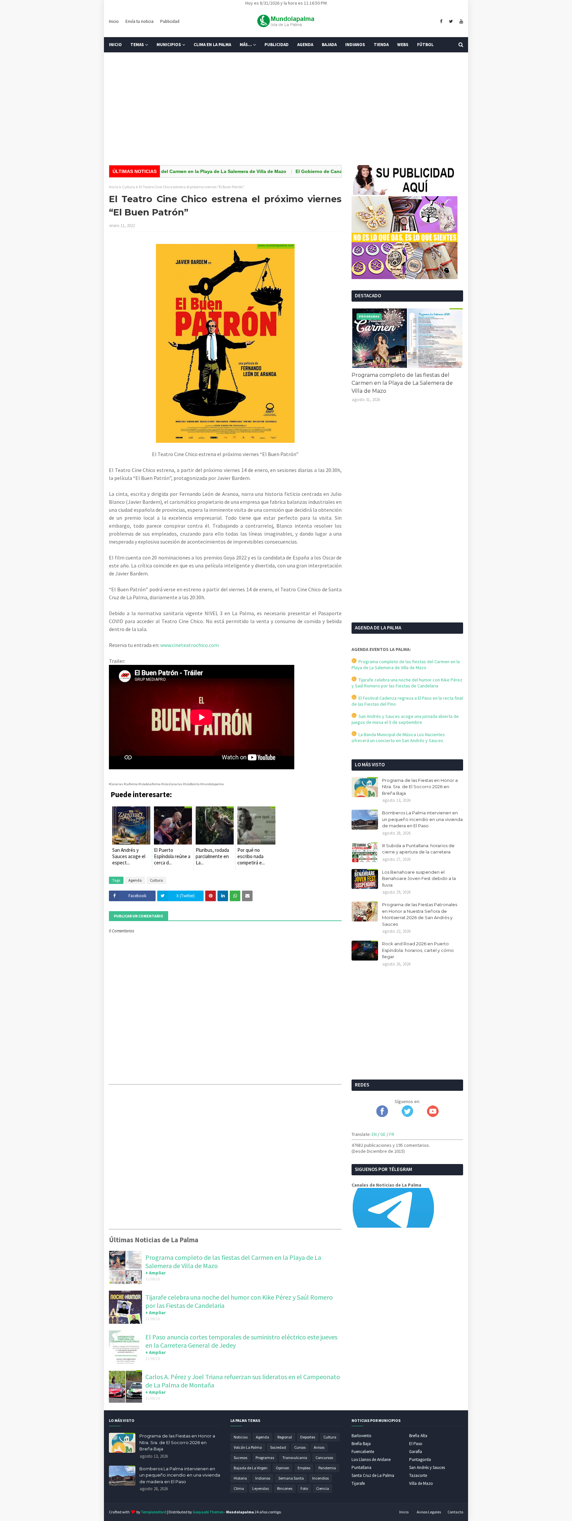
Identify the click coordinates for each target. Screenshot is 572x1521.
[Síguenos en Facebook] (382, 1115)
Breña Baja (361, 1443)
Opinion (282, 1467)
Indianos (262, 1478)
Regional (284, 1436)
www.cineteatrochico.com (189, 645)
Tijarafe (358, 1483)
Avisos (319, 1447)
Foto (304, 1488)
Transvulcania (294, 1457)
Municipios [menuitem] (169, 44)
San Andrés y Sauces (427, 1467)
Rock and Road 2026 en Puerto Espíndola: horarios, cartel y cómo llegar (418, 950)
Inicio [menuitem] (115, 44)
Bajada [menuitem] (329, 44)
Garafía (415, 1451)
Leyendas (260, 1488)
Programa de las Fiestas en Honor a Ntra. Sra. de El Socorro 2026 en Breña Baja (420, 787)
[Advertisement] (286, 108)
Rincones (284, 1488)
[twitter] (450, 21)
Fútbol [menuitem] (425, 44)
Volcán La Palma (248, 1447)
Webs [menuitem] (402, 44)
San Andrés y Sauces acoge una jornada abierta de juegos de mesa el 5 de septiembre (405, 719)
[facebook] (441, 21)
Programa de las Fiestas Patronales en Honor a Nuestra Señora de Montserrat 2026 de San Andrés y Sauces (419, 914)
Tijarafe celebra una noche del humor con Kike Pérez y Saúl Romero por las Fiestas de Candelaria (407, 683)
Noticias (241, 1436)
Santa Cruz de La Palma (373, 1475)
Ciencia (322, 1488)
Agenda (135, 880)
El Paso (415, 1443)
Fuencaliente (363, 1451)
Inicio (114, 21)
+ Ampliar (155, 1273)
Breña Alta (418, 1435)
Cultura (128, 186)
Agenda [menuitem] (305, 44)
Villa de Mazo (421, 1483)
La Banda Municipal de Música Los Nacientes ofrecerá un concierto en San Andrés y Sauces (398, 737)
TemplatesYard (153, 1511)
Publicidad (169, 21)
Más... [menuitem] (246, 44)
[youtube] (460, 21)
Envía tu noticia (139, 21)
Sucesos (240, 1457)
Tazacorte (418, 1475)
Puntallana (361, 1467)
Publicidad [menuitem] (276, 44)
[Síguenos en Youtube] (433, 1115)
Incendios (320, 1478)
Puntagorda (420, 1459)
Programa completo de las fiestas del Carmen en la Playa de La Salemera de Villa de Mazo (402, 383)
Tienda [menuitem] (381, 44)
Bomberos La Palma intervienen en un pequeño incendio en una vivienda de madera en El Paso (422, 819)
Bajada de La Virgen (250, 1467)
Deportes (307, 1436)
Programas (265, 1457)
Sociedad (278, 1447)
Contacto (455, 1511)
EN (374, 1134)
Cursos (300, 1447)
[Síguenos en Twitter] (407, 1115)
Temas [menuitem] (137, 44)
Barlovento (361, 1435)
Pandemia (327, 1467)
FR (391, 1134)
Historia (240, 1478)
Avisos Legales (429, 1511)
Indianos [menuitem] (355, 44)
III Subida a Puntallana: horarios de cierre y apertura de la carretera (418, 849)
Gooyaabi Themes (208, 1511)
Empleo (304, 1467)
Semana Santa (291, 1478)
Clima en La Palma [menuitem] (212, 44)
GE (383, 1134)
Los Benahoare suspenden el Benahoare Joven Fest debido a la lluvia (419, 878)
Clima (239, 1488)
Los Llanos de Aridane (371, 1459)
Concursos (324, 1457)
